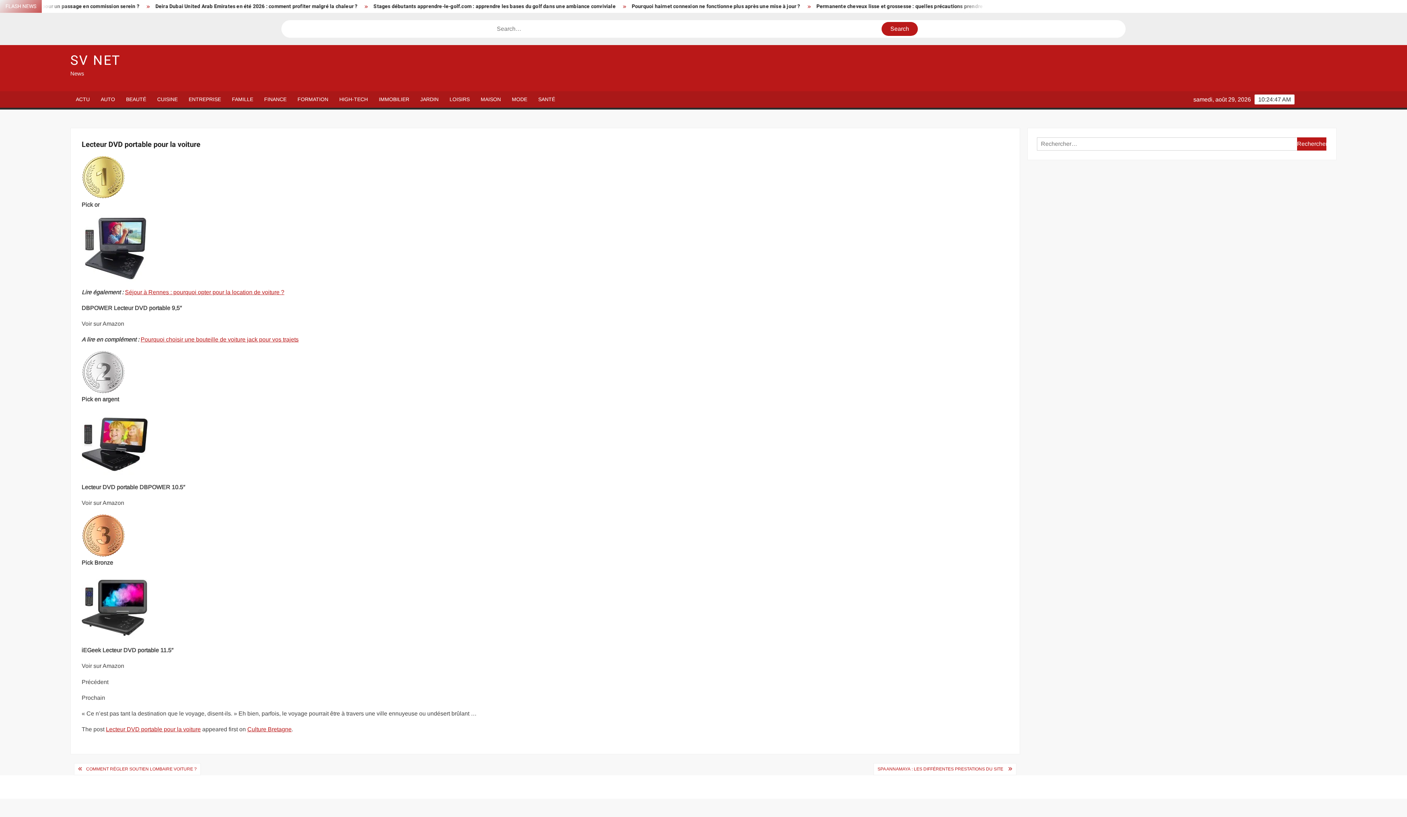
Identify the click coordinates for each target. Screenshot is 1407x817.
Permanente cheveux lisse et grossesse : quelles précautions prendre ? (806, 6)
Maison (491, 99)
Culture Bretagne (269, 729)
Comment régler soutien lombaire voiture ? (141, 769)
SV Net (95, 60)
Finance (275, 99)
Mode (519, 99)
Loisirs (460, 99)
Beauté (136, 99)
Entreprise (205, 99)
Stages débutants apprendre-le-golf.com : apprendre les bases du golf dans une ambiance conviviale (400, 6)
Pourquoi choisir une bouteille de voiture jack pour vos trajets (220, 339)
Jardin (429, 99)
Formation (313, 99)
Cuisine (167, 99)
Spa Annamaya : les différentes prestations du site (941, 769)
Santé (546, 99)
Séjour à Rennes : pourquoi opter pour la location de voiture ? (204, 292)
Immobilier (394, 99)
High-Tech (353, 99)
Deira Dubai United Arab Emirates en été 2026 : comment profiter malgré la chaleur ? (161, 6)
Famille (242, 99)
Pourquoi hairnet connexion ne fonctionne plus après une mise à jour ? (621, 6)
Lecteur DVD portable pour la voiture (153, 729)
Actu (83, 99)
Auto (108, 99)
